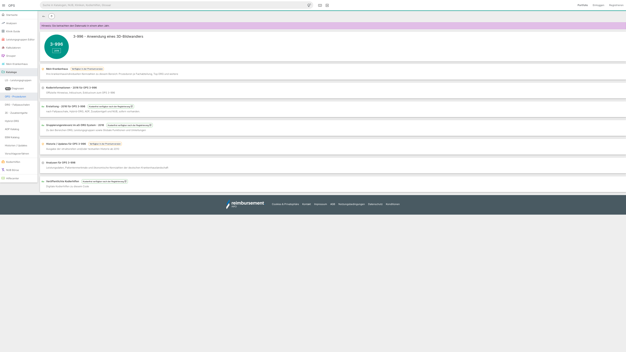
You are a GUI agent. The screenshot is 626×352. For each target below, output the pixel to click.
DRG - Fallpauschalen (17, 104)
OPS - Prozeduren (15, 96)
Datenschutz (375, 204)
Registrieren (616, 5)
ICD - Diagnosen (14, 88)
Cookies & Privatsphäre (285, 204)
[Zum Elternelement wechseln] (51, 16)
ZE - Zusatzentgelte (16, 112)
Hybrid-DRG (12, 121)
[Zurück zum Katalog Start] (43, 16)
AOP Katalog (12, 129)
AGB (332, 204)
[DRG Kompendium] (320, 5)
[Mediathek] (327, 5)
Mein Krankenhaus (17, 64)
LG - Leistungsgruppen (18, 81)
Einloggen (598, 5)
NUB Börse (12, 170)
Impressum (320, 204)
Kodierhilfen (13, 161)
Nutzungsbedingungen (351, 204)
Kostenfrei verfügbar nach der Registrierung (109, 106)
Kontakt (306, 204)
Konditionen (393, 204)
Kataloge (11, 72)
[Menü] (4, 5)
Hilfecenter (12, 178)
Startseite (12, 14)
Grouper (11, 55)
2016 (56, 50)
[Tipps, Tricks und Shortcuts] (309, 5)
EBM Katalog (12, 137)
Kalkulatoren (13, 47)
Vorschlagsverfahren (17, 153)
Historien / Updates (16, 145)
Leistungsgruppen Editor (20, 39)
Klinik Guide (13, 31)
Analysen (11, 23)
